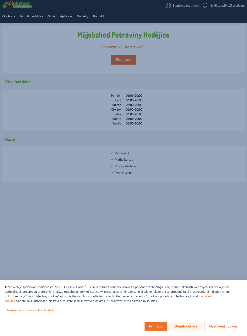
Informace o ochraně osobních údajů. (30, 310)
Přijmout (156, 326)
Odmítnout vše (186, 326)
